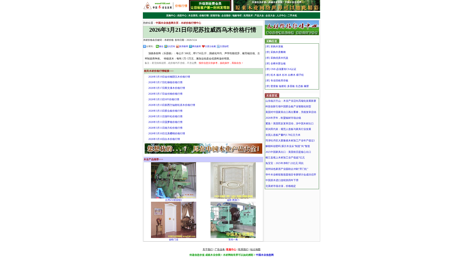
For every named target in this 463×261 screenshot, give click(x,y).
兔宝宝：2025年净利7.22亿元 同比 (285, 163)
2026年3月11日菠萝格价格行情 (165, 122)
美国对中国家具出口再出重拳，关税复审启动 (291, 112)
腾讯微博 (196, 46)
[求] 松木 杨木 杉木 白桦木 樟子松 (285, 75)
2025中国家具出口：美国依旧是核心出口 (288, 152)
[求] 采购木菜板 (274, 46)
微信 (161, 46)
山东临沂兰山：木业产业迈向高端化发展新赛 (291, 101)
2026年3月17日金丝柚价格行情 (165, 93)
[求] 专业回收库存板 (277, 80)
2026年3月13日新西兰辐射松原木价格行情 (171, 105)
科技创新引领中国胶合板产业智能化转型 (288, 106)
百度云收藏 (210, 46)
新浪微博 (183, 46)
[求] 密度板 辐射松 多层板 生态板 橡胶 (287, 86)
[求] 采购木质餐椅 (276, 52)
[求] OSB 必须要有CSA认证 (281, 69)
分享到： (150, 46)
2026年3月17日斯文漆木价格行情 (166, 88)
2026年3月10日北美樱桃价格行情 (166, 133)
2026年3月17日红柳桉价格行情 (165, 82)
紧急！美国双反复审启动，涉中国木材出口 (290, 123)
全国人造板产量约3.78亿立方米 (283, 135)
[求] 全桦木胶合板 (276, 63)
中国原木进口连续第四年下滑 (282, 180)
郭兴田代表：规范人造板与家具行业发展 (288, 129)
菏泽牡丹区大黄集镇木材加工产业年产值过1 (290, 140)
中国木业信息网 (265, 255)
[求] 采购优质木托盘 (277, 58)
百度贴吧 (224, 46)
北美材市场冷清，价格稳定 (281, 186)
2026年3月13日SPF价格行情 (163, 99)
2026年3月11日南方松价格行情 (165, 128)
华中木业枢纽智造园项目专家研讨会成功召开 (291, 174)
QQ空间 (171, 46)
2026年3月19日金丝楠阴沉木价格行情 (169, 76)
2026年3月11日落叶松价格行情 (165, 116)
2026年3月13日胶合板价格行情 (165, 110)
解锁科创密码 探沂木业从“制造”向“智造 (288, 146)
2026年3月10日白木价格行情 (164, 139)
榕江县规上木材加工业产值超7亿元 (285, 157)
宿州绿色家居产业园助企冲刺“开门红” (287, 169)
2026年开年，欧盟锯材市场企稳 (283, 118)
